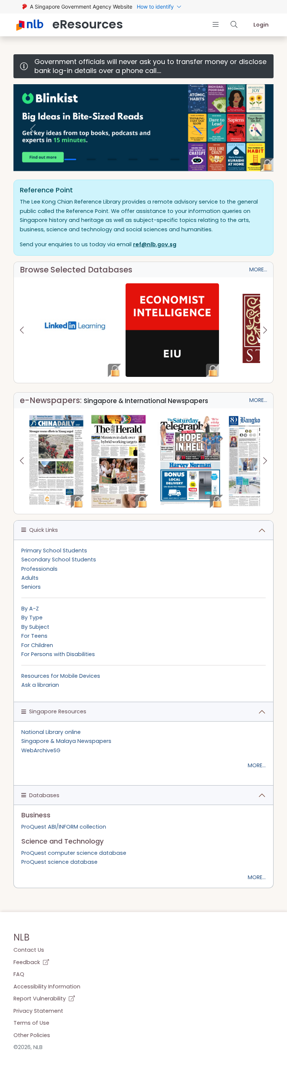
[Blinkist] (143, 127)
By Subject (35, 627)
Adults (29, 578)
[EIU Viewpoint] (172, 330)
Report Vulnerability (40, 998)
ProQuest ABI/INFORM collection (63, 826)
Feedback (27, 962)
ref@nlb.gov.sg (154, 244)
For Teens (34, 636)
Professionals (39, 569)
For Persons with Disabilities (58, 654)
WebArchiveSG (41, 750)
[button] (215, 24)
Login (261, 24)
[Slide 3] (112, 159)
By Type (32, 617)
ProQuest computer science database (73, 853)
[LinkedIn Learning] (74, 330)
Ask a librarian (40, 685)
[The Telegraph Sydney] (190, 461)
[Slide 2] (91, 159)
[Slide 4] (133, 159)
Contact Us (28, 950)
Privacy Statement (38, 1011)
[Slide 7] (196, 159)
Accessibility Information (46, 986)
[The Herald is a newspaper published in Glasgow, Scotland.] (118, 461)
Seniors (31, 587)
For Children (37, 645)
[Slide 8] (217, 159)
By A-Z (30, 608)
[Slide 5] (154, 159)
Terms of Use (31, 1023)
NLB (21, 937)
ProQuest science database (59, 862)
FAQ (18, 974)
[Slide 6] (175, 159)
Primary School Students (54, 550)
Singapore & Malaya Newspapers (66, 741)
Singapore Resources (57, 711)
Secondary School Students (58, 559)
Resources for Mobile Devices (60, 676)
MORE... (258, 269)
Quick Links (43, 530)
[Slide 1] (70, 159)
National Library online (51, 732)
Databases (44, 795)
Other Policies (31, 1035)
